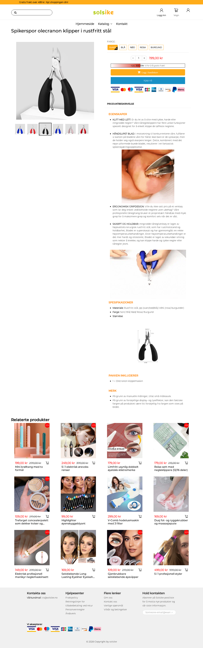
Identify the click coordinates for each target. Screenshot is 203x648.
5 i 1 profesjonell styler (168, 573)
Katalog (103, 23)
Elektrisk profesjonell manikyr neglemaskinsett (31, 575)
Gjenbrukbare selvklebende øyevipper (123, 575)
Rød (132, 47)
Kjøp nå (148, 80)
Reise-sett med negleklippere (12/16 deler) (171, 468)
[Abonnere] (172, 612)
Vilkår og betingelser (115, 609)
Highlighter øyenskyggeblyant (73, 522)
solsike (113, 641)
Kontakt (122, 23)
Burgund (156, 47)
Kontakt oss (110, 601)
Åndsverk (70, 613)
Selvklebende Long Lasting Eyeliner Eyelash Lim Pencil (77, 577)
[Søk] (15, 12)
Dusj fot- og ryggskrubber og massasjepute (171, 522)
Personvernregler (75, 609)
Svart (112, 47)
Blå (123, 47)
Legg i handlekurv (150, 72)
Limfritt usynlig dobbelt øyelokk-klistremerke (123, 468)
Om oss (108, 597)
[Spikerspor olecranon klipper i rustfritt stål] (55, 81)
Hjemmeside (85, 23)
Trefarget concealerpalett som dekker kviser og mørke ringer (31, 523)
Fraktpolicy (71, 597)
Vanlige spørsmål (113, 605)
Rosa (143, 47)
